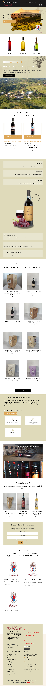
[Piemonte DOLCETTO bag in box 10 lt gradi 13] (33, 340)
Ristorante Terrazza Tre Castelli (31, 632)
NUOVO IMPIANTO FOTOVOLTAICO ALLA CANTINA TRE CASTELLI (31, 669)
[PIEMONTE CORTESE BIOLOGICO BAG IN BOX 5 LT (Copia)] (12, 281)
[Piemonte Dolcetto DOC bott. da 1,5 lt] (33, 281)
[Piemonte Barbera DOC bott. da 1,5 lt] (12, 311)
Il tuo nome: (22, 531)
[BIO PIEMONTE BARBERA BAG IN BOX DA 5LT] (33, 311)
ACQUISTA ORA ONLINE (23, 390)
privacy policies (26, 540)
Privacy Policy (27, 646)
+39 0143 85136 (33, 2)
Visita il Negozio (8, 22)
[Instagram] (40, 1)
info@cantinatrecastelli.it (11, 2)
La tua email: (22, 535)
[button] (43, 22)
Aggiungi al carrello (13, 137)
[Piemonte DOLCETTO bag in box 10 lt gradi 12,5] (12, 368)
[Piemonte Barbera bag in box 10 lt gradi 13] (33, 368)
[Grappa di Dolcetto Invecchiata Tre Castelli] (23, 501)
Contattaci (26, 640)
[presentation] (4, 44)
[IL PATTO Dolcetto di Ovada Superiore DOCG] (12, 126)
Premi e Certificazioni (29, 635)
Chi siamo (26, 629)
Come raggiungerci (33, 449)
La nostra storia (9, 75)
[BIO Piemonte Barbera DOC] (10, 501)
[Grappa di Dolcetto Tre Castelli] (36, 501)
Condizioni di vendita (29, 643)
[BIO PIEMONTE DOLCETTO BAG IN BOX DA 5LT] (12, 340)
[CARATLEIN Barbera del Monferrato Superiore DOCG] (32, 126)
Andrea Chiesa (30, 682)
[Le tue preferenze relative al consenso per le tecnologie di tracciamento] (2, 687)
